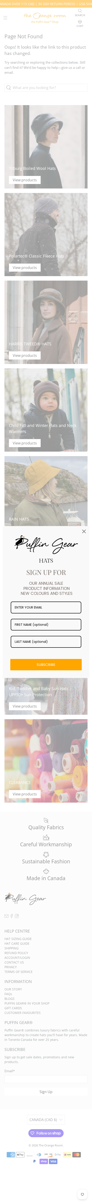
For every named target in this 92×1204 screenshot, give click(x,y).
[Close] (84, 531)
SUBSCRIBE (46, 664)
